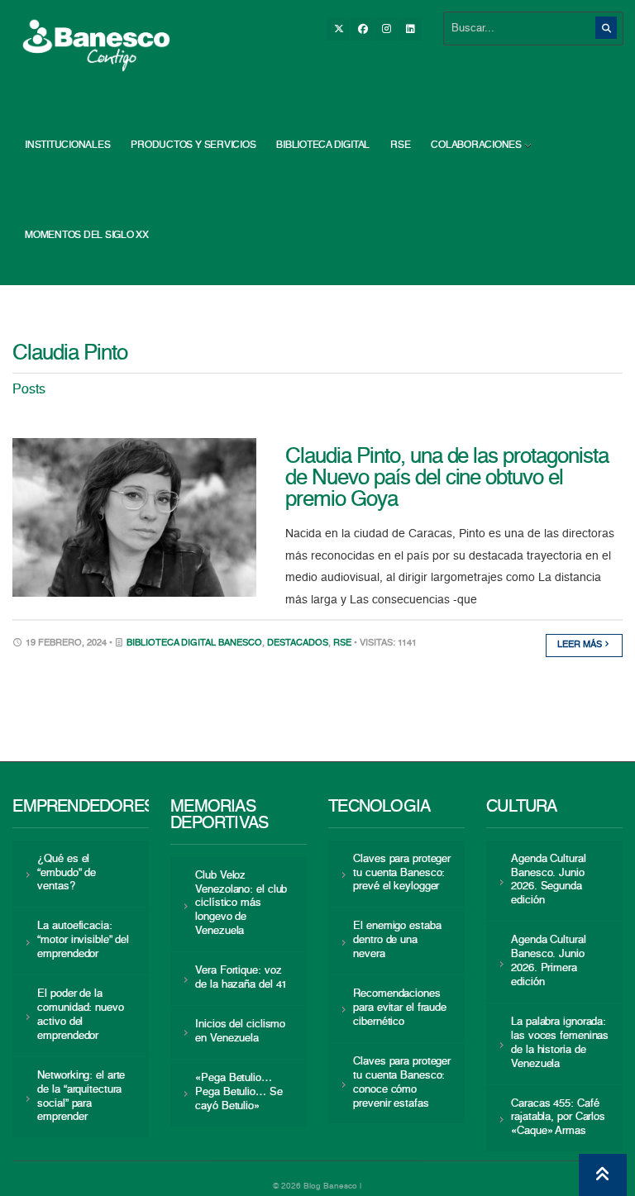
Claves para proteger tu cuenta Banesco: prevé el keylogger (402, 873)
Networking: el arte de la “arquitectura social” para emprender (81, 1096)
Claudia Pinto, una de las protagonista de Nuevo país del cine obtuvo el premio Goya (446, 478)
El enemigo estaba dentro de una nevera (397, 940)
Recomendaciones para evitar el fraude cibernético (399, 1008)
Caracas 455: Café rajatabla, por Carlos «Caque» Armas (558, 1117)
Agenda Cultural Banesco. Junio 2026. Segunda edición (548, 880)
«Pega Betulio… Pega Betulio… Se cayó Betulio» (238, 1092)
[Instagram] (386, 29)
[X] (338, 29)
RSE (400, 145)
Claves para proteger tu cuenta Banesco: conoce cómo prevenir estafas (402, 1082)
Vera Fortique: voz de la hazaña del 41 (241, 977)
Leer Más (580, 645)
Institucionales (67, 145)
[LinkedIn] (410, 29)
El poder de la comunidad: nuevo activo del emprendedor (80, 1015)
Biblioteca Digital (323, 145)
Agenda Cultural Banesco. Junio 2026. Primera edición (548, 961)
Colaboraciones (476, 145)
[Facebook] (362, 29)
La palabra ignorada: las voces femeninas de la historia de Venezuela (560, 1043)
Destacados (297, 643)
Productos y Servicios (193, 145)
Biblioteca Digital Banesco (194, 643)
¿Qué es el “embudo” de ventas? (66, 873)
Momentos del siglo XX (87, 236)
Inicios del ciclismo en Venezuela (240, 1031)
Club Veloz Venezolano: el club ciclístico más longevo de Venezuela (241, 903)
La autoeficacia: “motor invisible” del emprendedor (83, 940)
